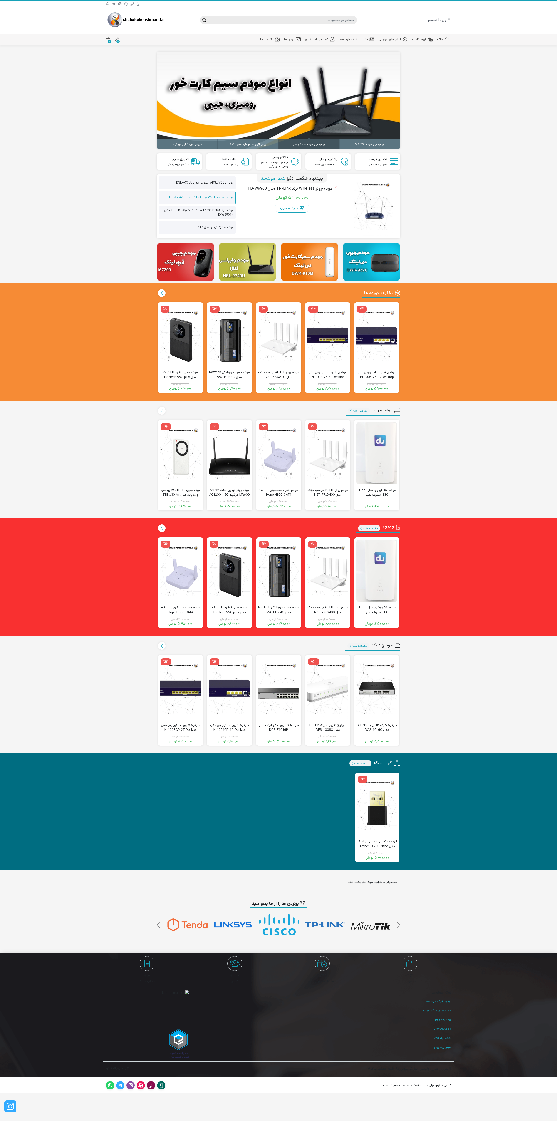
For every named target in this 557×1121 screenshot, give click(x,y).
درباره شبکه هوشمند (438, 1001)
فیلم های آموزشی (390, 39)
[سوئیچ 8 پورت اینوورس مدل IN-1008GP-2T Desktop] (327, 336)
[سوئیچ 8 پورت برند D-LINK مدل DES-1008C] (327, 688)
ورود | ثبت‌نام (437, 20)
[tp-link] (371, 924)
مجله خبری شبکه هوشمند (435, 1010)
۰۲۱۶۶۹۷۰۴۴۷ (442, 1038)
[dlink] (187, 925)
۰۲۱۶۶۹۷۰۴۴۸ (442, 1048)
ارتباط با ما (266, 39)
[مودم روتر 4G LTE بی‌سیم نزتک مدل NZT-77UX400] (278, 336)
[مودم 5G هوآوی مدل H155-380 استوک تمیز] (376, 453)
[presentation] (162, 293)
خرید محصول (289, 208)
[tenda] (233, 924)
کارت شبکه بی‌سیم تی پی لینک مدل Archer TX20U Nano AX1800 (377, 846)
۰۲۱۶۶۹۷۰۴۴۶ (442, 1029)
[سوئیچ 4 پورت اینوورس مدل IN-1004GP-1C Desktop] (376, 336)
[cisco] (325, 924)
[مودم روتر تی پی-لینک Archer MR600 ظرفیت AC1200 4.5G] (229, 453)
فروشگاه (420, 39)
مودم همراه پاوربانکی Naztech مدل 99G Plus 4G (229, 375)
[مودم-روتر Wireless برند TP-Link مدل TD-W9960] (373, 206)
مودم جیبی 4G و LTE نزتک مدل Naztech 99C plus (180, 375)
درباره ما (289, 39)
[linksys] (279, 925)
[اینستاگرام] (10, 1106)
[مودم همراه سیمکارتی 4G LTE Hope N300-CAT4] (278, 453)
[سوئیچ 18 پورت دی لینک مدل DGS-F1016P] (278, 688)
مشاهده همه (360, 411)
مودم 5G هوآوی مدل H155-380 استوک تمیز (377, 492)
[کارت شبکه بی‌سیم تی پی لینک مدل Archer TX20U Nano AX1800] (377, 805)
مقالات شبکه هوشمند (353, 39)
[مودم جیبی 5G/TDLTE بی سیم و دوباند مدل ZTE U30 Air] (180, 453)
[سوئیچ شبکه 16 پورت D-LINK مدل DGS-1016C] (376, 688)
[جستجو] (204, 20)
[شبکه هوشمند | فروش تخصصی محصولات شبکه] (136, 20)
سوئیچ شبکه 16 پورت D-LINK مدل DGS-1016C (377, 727)
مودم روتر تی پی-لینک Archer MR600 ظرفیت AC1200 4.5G (229, 492)
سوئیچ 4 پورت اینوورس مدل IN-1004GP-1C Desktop (376, 375)
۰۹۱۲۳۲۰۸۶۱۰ (443, 1020)
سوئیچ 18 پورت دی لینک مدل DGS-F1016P (278, 727)
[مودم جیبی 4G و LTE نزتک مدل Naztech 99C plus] (180, 336)
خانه (440, 39)
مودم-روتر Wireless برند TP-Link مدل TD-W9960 (290, 188)
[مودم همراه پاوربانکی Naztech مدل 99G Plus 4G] (229, 336)
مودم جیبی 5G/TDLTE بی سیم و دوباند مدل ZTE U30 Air (181, 492)
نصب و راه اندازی (316, 39)
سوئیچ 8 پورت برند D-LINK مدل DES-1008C (327, 727)
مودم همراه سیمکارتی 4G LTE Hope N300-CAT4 (278, 492)
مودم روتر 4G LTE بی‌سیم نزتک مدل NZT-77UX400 (278, 375)
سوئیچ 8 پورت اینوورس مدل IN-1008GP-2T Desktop (327, 375)
